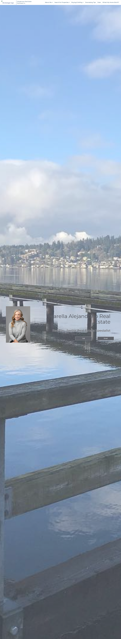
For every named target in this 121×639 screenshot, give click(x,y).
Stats (99, 2)
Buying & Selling (77, 3)
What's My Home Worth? (110, 2)
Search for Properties (62, 3)
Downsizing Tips (90, 2)
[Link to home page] (8, 2)
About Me (49, 3)
